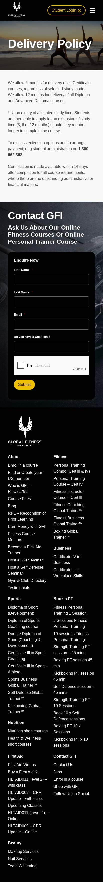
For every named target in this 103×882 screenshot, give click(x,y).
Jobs (58, 772)
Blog (12, 506)
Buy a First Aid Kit (24, 772)
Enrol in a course (23, 465)
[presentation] (52, 366)
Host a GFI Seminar (25, 560)
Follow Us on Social (71, 794)
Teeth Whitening (22, 866)
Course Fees (19, 499)
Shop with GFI (66, 786)
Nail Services (20, 859)
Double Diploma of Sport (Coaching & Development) (24, 640)
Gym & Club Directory (27, 580)
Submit (24, 384)
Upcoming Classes (25, 805)
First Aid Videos (22, 765)
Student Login (65, 10)
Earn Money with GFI (26, 526)
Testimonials (19, 588)
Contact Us (63, 765)
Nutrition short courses (28, 731)
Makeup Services (23, 851)
